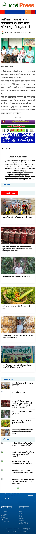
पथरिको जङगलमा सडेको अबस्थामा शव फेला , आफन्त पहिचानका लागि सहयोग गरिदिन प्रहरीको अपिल (20, 178)
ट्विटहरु (6, 518)
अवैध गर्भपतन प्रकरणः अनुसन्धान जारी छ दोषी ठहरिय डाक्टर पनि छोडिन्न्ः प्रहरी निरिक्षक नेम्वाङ (19, 166)
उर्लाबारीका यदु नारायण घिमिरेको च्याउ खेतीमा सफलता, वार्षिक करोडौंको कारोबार (18, 337)
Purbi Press (8, 32)
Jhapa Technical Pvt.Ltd (21, 532)
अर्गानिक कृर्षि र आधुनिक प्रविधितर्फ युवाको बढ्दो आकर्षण (16, 307)
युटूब (5, 515)
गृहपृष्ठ (20, 511)
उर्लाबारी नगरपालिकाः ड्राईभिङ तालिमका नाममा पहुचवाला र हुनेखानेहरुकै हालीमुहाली (20, 174)
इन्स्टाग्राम (6, 521)
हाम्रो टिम (21, 521)
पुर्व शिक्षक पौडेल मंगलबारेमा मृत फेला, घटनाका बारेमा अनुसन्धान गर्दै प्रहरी (20, 161)
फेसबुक (6, 511)
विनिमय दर (22, 516)
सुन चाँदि (21, 518)
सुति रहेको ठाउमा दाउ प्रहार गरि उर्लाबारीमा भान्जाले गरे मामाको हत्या (22, 462)
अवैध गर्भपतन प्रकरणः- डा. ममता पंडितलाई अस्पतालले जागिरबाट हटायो (20, 170)
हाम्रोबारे (21, 514)
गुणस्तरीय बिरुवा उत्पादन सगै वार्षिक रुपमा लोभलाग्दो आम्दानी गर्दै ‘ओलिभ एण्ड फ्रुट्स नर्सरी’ (17, 366)
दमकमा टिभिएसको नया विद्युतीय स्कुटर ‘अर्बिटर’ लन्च (17, 217)
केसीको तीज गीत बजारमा (19, 392)
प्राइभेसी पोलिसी (23, 523)
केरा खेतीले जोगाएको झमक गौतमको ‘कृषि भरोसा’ (16, 276)
